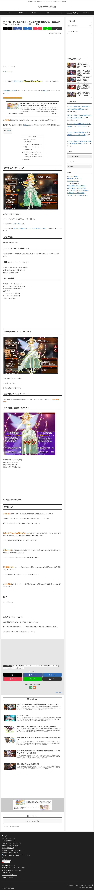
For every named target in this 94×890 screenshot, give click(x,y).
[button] (57, 28)
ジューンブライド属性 (53, 665)
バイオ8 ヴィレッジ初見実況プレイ (77, 195)
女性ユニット (7, 668)
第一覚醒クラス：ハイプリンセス (32, 152)
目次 (30, 136)
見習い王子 (6, 71)
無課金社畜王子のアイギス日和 (11, 850)
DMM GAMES (17, 665)
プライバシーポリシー (81, 885)
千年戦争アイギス (16, 81)
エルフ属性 (14, 668)
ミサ (33, 228)
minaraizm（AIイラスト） (74, 178)
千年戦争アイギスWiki (8, 841)
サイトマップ (71, 885)
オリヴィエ (44, 90)
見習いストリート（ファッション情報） (14, 868)
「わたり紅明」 (17, 223)
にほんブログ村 (6, 860)
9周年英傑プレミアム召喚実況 (76, 186)
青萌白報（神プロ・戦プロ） (10, 853)
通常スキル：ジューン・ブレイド (33, 147)
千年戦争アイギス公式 (8, 838)
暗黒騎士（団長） (41, 228)
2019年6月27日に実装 (9, 90)
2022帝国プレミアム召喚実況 (75, 193)
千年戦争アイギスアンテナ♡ (10, 845)
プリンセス (45, 665)
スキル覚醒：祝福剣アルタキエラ (33, 156)
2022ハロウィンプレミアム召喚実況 (77, 190)
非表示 (8, 130)
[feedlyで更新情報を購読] (30, 687)
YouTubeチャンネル (73, 181)
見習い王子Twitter (72, 176)
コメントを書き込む (32, 821)
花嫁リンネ (26, 125)
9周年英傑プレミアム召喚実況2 (76, 188)
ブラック (31, 665)
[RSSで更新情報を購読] (34, 687)
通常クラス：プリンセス (30, 139)
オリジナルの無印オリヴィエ (22, 228)
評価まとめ (27, 159)
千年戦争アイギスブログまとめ (11, 843)
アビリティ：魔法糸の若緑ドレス (33, 144)
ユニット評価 (25, 665)
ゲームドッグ (6, 872)
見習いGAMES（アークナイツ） (11, 870)
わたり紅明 (21, 668)
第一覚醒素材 (28, 149)
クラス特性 (28, 141)
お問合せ (90, 885)
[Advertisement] (32, 50)
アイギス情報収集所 (8, 848)
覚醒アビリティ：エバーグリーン (33, 154)
